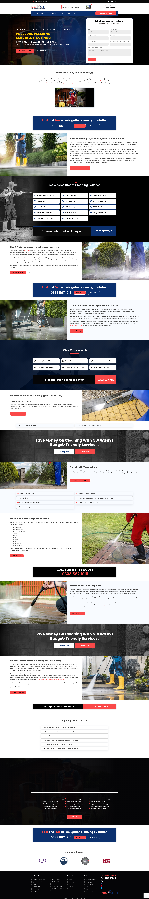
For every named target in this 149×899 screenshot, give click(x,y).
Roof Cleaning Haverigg (50, 806)
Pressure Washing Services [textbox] (95, 44)
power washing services (70, 83)
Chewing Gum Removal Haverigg (100, 806)
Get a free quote (25, 51)
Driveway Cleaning (18, 692)
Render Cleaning (37, 881)
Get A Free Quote (74, 817)
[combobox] (98, 44)
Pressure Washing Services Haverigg (53, 799)
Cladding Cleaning (38, 883)
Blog (62, 13)
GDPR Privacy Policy (91, 881)
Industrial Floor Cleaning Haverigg (100, 799)
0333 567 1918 (111, 7)
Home (36, 13)
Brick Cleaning (17, 556)
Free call (85, 451)
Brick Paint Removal (57, 890)
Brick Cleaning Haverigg (73, 804)
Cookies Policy (89, 883)
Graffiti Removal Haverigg (98, 801)
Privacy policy (72, 888)
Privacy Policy (89, 884)
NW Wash (32, 272)
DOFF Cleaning (56, 879)
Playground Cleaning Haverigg (99, 804)
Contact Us (71, 13)
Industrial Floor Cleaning (58, 883)
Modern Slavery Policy (91, 879)
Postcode (113, 35)
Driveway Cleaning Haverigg (75, 801)
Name (90, 29)
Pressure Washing (18, 272)
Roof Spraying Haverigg (50, 808)
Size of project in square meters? (120, 41)
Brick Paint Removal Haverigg (99, 808)
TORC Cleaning (56, 881)
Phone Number (92, 35)
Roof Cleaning (36, 884)
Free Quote (93, 126)
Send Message (92, 59)
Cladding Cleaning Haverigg (51, 804)
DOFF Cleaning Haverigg (73, 806)
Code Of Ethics (90, 891)
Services (53, 13)
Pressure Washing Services (80, 168)
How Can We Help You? (95, 47)
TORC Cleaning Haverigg (74, 808)
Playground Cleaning (57, 886)
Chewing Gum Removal (58, 888)
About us (44, 13)
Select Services (92, 41)
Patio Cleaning (99, 168)
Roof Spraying (36, 886)
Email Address (114, 29)
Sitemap (71, 886)
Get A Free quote (106, 13)
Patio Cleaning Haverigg (74, 799)
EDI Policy (88, 886)
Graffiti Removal (56, 885)
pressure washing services (95, 81)
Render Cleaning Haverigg (50, 801)
